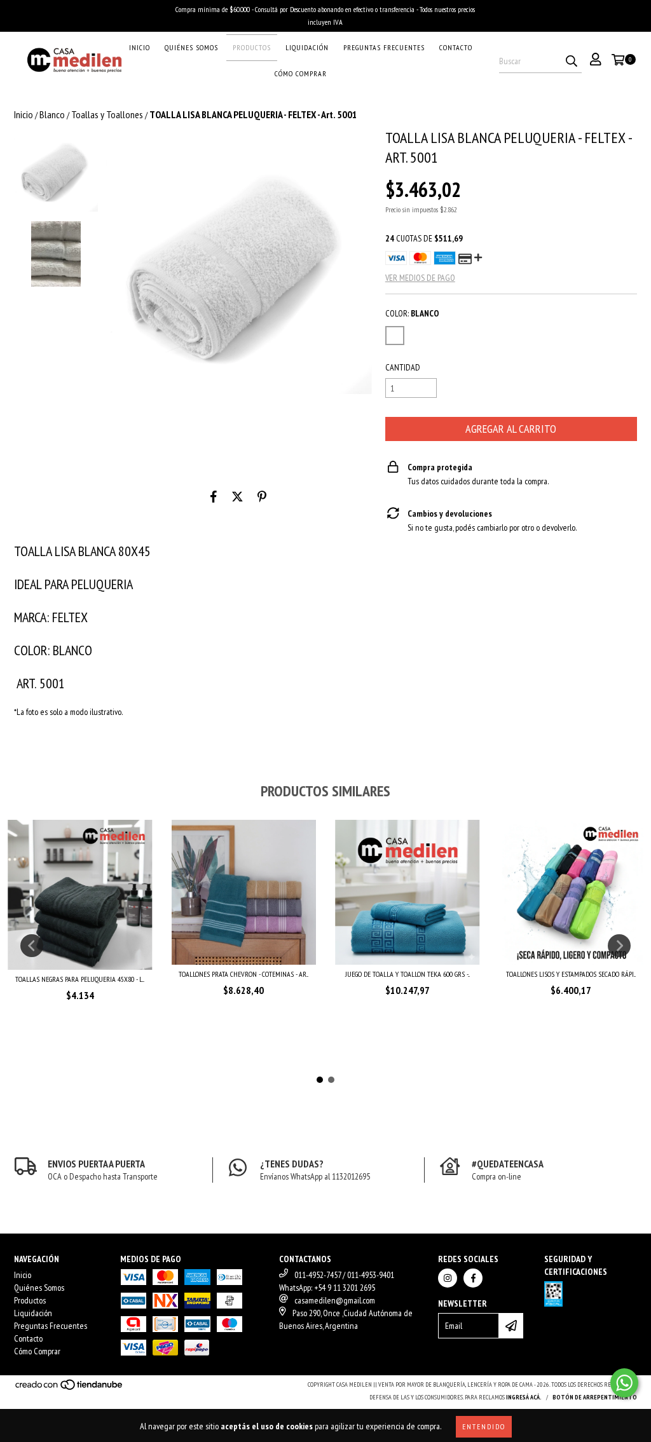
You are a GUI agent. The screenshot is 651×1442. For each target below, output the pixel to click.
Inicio (139, 47)
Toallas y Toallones (107, 114)
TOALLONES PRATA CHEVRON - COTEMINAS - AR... (243, 974)
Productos (252, 47)
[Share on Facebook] (213, 496)
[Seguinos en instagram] (447, 1278)
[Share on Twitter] (237, 496)
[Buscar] (571, 61)
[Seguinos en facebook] (473, 1278)
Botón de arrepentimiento (594, 1397)
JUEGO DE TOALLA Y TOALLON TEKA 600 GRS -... (407, 974)
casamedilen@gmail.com (334, 1300)
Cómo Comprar (301, 73)
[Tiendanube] (69, 1389)
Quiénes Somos (191, 47)
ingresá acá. (524, 1397)
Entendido (483, 1426)
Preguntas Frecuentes (384, 47)
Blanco (52, 114)
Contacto (455, 47)
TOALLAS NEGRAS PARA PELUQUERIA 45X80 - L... (79, 979)
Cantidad (402, 367)
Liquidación (307, 47)
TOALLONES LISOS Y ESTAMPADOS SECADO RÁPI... (571, 974)
